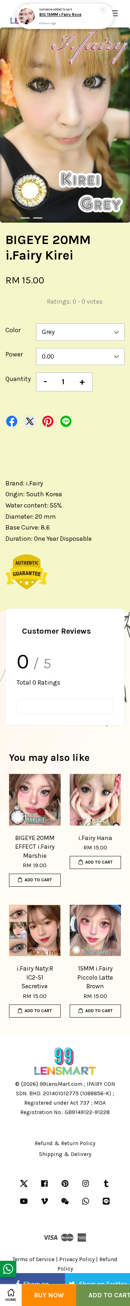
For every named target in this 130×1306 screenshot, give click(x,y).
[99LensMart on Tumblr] (106, 1186)
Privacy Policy (77, 1259)
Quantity (18, 379)
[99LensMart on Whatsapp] (86, 1204)
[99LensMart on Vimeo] (44, 1204)
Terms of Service (34, 1259)
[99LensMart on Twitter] (24, 1186)
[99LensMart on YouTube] (24, 1204)
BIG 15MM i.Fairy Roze (60, 14)
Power (14, 354)
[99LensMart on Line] (106, 1204)
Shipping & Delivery (65, 1154)
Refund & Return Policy (65, 1143)
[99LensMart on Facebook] (44, 1186)
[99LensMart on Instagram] (86, 1186)
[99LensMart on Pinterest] (65, 1186)
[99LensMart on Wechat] (65, 1204)
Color (13, 330)
